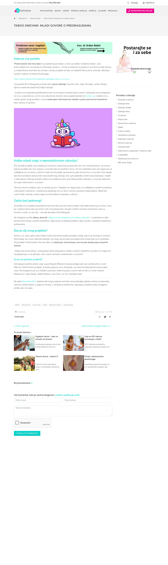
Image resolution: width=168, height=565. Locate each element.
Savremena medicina (127, 123)
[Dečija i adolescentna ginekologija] (73, 363)
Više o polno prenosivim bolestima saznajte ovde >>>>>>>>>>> (42, 79)
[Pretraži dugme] (128, 3)
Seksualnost (22, 18)
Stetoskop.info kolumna (128, 159)
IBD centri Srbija (124, 162)
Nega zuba (122, 119)
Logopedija (123, 155)
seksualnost (26, 305)
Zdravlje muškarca (126, 100)
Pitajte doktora (46, 11)
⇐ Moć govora (21, 326)
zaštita (17, 305)
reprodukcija (68, 305)
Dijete (120, 127)
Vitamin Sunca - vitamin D (46, 356)
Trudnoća (122, 115)
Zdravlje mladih (35, 18)
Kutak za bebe (124, 131)
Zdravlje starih (124, 147)
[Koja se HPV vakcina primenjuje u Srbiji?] (73, 343)
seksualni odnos (55, 305)
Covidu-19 (89, 96)
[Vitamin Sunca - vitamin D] (24, 363)
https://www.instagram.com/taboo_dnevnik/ (69, 217)
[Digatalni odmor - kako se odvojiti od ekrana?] (24, 343)
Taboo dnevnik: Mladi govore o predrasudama (59, 18)
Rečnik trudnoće (125, 143)
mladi (45, 305)
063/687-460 (54, 3)
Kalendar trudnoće (126, 139)
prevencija (36, 305)
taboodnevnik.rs (28, 281)
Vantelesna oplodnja (126, 135)
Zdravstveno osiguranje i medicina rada (134, 151)
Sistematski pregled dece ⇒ (95, 326)
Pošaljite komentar (27, 433)
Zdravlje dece (124, 111)
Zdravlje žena (123, 104)
